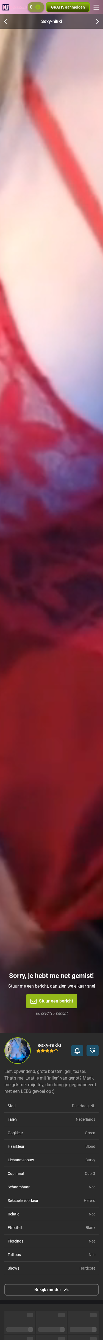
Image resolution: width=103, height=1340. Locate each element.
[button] (77, 1050)
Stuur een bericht (56, 1001)
